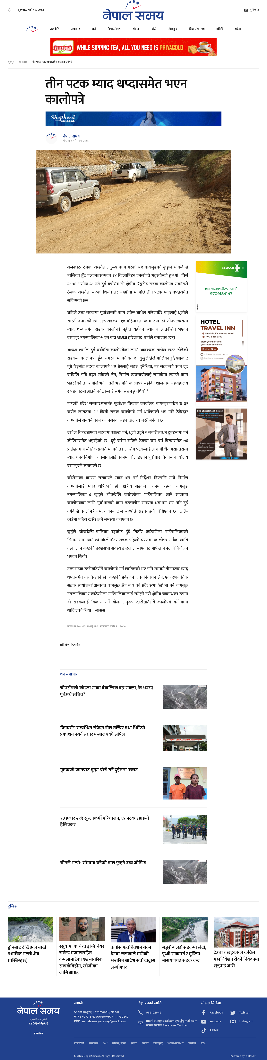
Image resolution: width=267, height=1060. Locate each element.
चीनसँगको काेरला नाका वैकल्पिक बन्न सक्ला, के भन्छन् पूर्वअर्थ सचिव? (106, 691)
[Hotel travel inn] (221, 360)
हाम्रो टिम (38, 1033)
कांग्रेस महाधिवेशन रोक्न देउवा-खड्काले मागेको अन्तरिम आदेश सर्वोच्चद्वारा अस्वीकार (133, 957)
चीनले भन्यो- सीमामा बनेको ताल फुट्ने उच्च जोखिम (103, 863)
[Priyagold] (133, 46)
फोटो (154, 29)
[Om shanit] (221, 433)
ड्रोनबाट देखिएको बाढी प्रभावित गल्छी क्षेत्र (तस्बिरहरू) (27, 954)
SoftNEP (251, 1056)
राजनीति (54, 29)
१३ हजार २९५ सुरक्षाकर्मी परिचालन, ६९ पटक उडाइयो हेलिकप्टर (104, 821)
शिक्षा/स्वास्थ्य (197, 29)
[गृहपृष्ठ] (32, 29)
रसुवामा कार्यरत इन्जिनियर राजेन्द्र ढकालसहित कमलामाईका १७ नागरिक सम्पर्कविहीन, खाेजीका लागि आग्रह (81, 959)
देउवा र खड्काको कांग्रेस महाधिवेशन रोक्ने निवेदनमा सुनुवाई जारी (236, 959)
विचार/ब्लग (114, 29)
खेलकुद (172, 29)
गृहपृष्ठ (11, 62)
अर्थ (94, 29)
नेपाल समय (71, 136)
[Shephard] (133, 118)
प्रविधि (219, 29)
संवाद (136, 29)
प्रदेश (238, 29)
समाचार (75, 29)
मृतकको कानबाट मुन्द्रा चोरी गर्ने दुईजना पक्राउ (99, 770)
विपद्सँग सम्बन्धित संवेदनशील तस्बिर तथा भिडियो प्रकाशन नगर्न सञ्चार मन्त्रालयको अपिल (102, 731)
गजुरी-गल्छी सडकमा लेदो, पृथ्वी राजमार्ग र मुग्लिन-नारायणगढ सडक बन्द (184, 954)
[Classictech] (221, 286)
